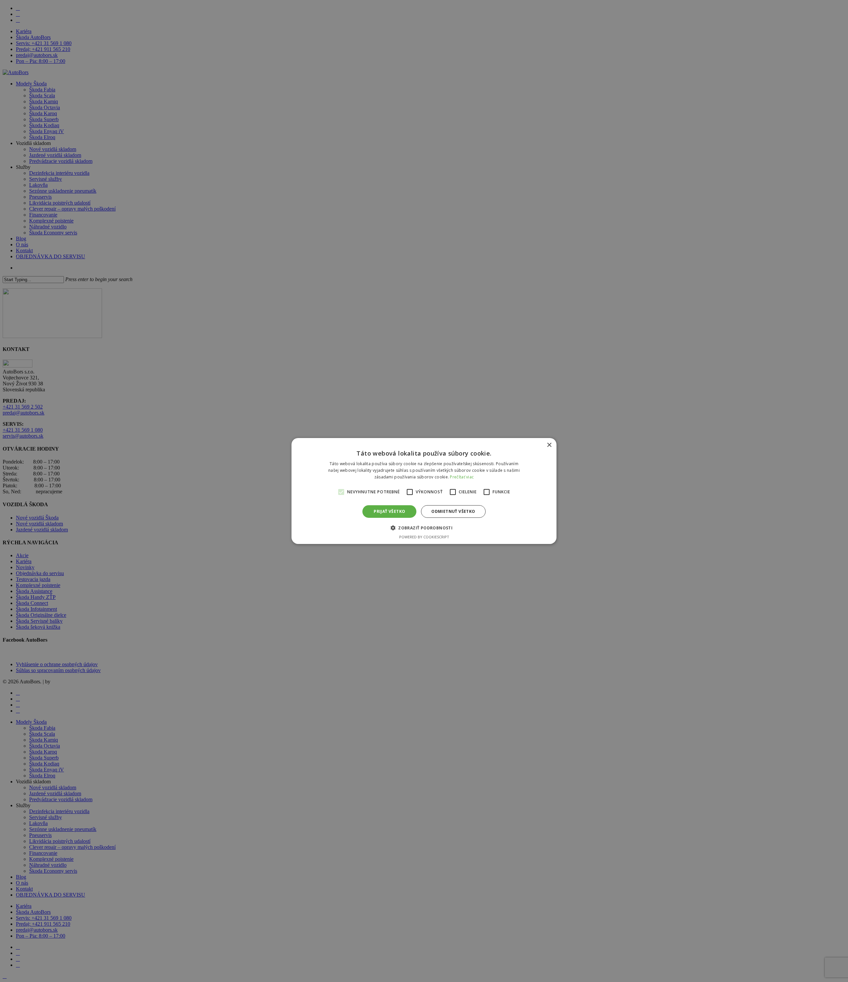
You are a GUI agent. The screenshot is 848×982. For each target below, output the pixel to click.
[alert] (424, 491)
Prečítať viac (462, 477)
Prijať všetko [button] (389, 511)
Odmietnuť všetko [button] (453, 511)
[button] (424, 527)
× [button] (549, 445)
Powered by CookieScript (424, 536)
